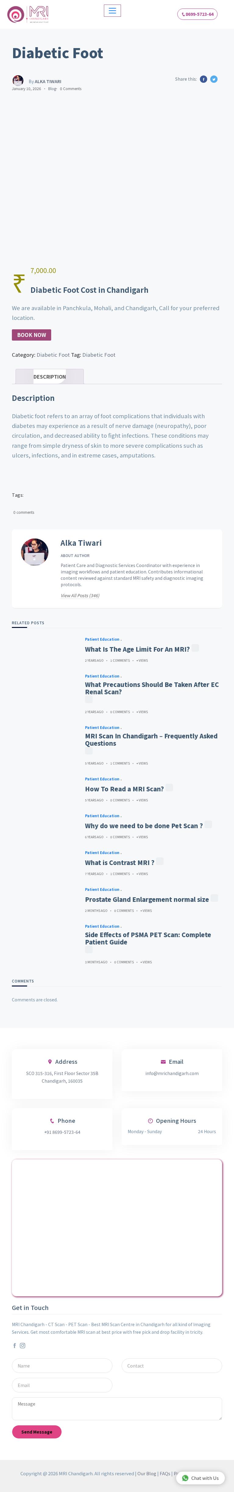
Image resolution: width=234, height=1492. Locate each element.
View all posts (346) (80, 595)
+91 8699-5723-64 (62, 1132)
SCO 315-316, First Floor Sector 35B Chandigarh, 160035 (62, 1077)
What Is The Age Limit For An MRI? (137, 649)
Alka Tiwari (81, 542)
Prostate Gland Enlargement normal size (147, 899)
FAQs (165, 1473)
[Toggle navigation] (112, 11)
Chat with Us (205, 1478)
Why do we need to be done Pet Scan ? (144, 825)
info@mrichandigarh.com (172, 1073)
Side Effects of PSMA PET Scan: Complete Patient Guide (148, 938)
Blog (52, 88)
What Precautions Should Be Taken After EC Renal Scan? (152, 688)
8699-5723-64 (200, 14)
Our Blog (146, 1473)
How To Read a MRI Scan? (124, 789)
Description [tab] (50, 376)
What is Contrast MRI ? (119, 862)
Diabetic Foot (53, 354)
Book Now (31, 334)
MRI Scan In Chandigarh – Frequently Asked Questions (151, 739)
